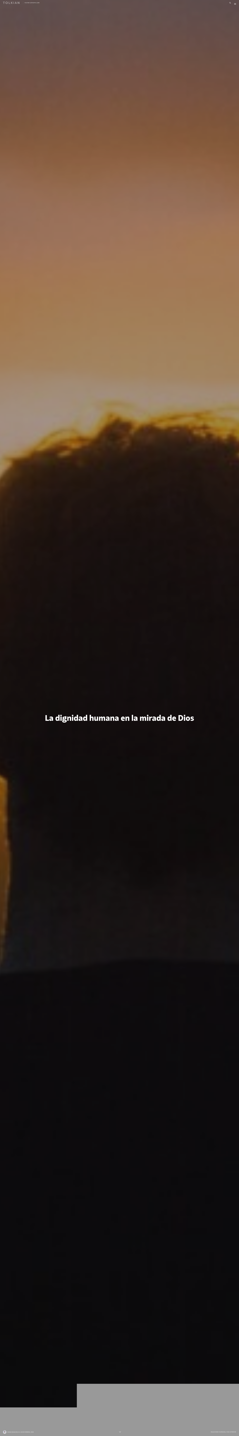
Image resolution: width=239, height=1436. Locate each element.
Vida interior (231, 1432)
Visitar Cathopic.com (32, 2)
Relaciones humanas (218, 1432)
